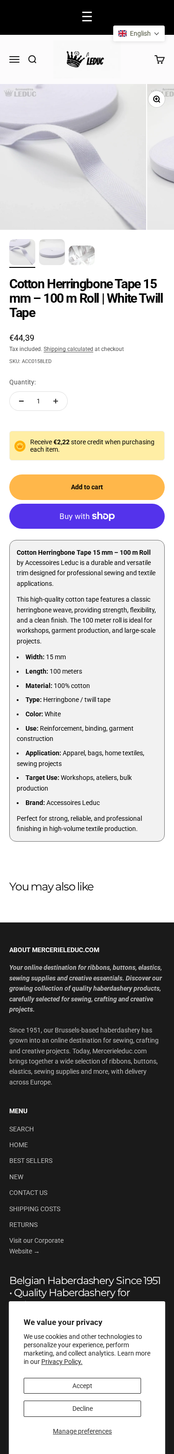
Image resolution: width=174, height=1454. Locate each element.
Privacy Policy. (62, 1361)
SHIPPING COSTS (34, 1209)
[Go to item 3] (82, 257)
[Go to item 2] (52, 253)
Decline (82, 1408)
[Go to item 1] (22, 253)
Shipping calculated (68, 349)
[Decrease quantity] (21, 401)
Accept (82, 1385)
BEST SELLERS (30, 1160)
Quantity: (22, 382)
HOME (18, 1145)
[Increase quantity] (55, 401)
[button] (139, 33)
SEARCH (21, 1129)
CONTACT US (28, 1192)
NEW (16, 1177)
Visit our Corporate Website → (36, 1245)
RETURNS (23, 1224)
